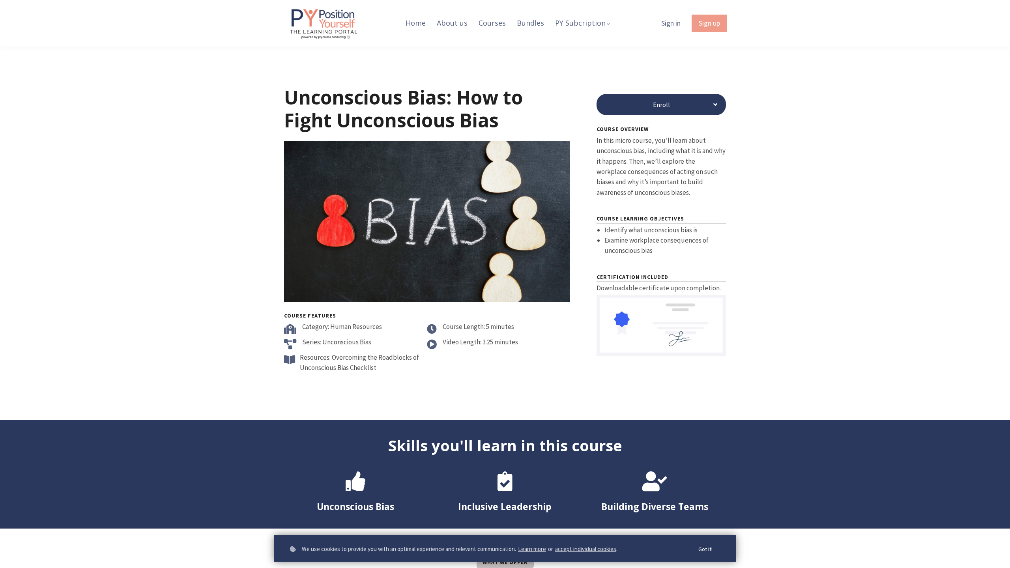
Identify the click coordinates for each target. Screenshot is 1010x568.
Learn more (532, 549)
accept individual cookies (585, 549)
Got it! (705, 549)
